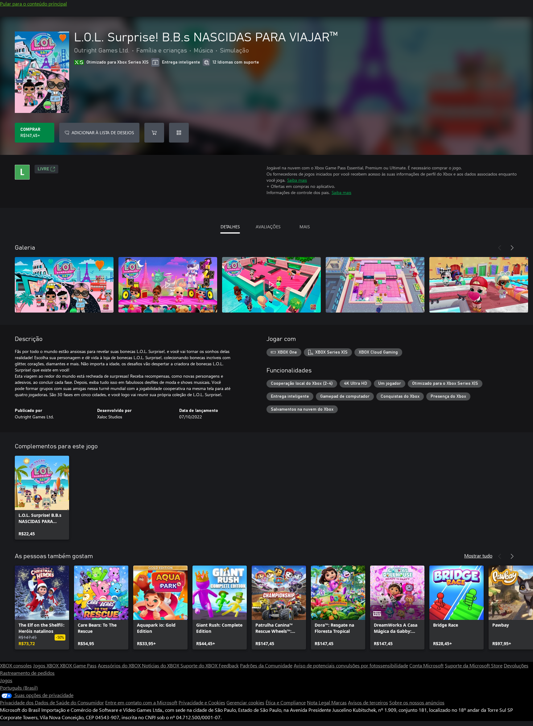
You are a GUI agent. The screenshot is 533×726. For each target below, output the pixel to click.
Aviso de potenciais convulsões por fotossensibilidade (351, 665)
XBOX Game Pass (78, 665)
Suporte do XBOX (199, 665)
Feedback (229, 665)
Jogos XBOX (46, 665)
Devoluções (516, 665)
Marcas (339, 702)
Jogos (6, 680)
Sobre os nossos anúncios (416, 702)
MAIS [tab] (305, 227)
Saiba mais (297, 180)
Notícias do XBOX (161, 665)
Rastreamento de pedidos (27, 673)
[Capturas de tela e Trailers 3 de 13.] (271, 285)
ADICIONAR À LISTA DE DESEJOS (103, 132)
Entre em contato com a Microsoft (141, 702)
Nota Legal (319, 702)
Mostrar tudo (478, 555)
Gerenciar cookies (245, 702)
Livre (43, 169)
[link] (42, 498)
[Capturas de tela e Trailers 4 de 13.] (375, 285)
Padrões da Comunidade (266, 665)
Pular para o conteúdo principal (33, 3)
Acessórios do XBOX (120, 665)
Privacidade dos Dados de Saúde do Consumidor (52, 702)
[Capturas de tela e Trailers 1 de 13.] (64, 285)
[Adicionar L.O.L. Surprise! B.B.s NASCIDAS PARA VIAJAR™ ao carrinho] (154, 133)
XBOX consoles (16, 665)
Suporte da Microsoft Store (473, 665)
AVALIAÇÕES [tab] (268, 227)
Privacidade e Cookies (202, 702)
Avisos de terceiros (368, 702)
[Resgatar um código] (179, 133)
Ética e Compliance (286, 702)
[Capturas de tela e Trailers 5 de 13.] (478, 285)
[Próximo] (512, 247)
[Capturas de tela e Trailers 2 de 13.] (167, 285)
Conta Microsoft (426, 665)
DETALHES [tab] (230, 227)
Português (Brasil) (19, 687)
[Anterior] (500, 247)
